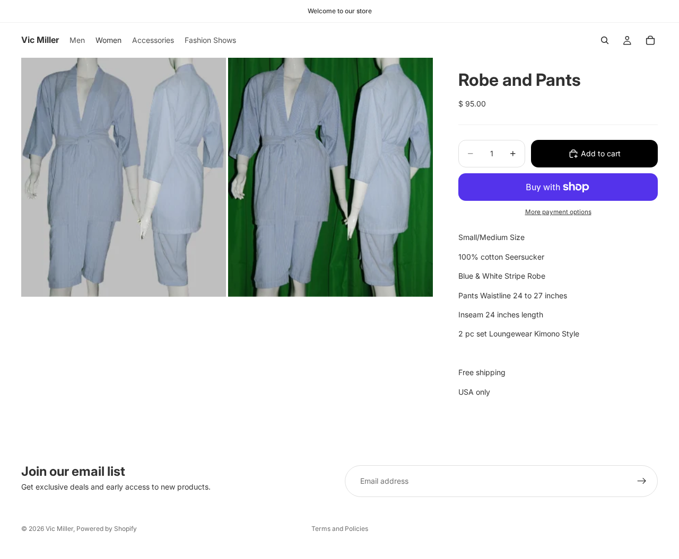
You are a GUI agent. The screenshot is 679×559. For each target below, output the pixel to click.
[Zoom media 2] (330, 177)
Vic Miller (59, 529)
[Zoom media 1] (123, 177)
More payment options (558, 212)
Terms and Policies (339, 529)
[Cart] (650, 40)
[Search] (604, 40)
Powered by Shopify (106, 529)
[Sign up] (642, 481)
